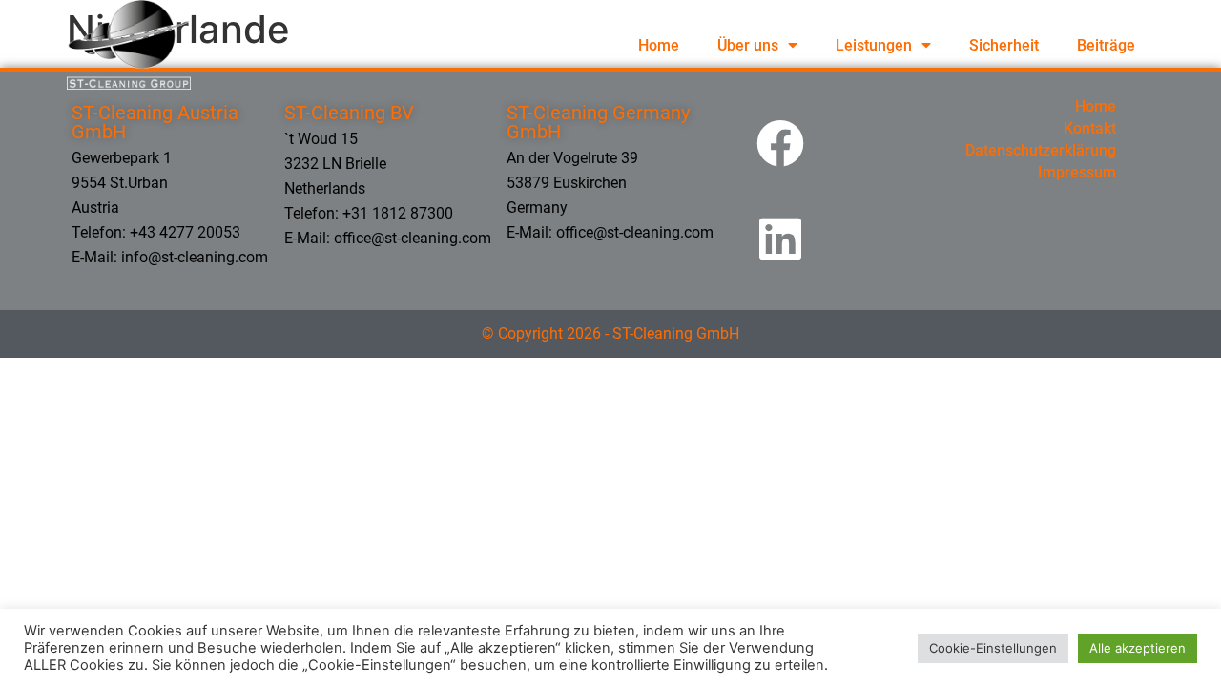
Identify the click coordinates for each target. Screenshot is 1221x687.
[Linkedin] (780, 238)
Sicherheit (1004, 45)
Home (658, 45)
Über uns (747, 45)
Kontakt (1090, 128)
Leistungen (874, 45)
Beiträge (1106, 45)
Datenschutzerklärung (1040, 150)
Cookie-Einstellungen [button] (993, 648)
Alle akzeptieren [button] (1137, 648)
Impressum (1077, 172)
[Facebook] (780, 143)
